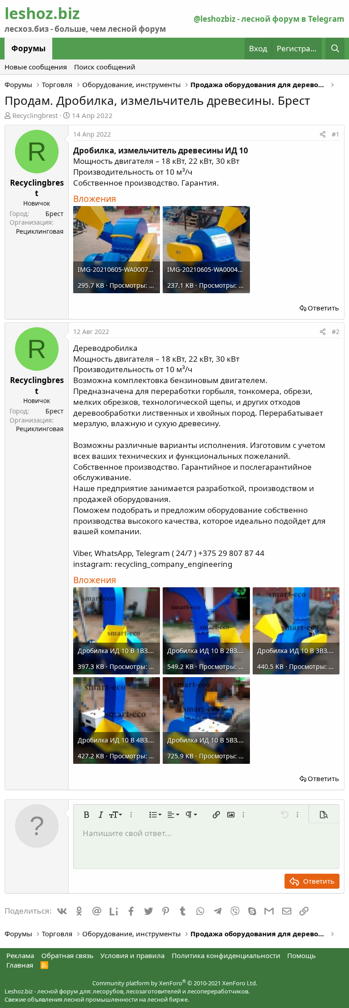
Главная (19, 964)
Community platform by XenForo (174, 983)
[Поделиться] (323, 134)
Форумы (28, 48)
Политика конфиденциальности (226, 955)
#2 (335, 331)
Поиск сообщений (104, 66)
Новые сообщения (36, 66)
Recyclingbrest (35, 115)
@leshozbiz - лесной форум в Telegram (269, 19)
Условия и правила (132, 955)
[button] (86, 814)
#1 (335, 134)
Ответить (323, 307)
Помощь (301, 955)
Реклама (20, 955)
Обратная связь (67, 955)
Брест (54, 213)
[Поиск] (334, 48)
